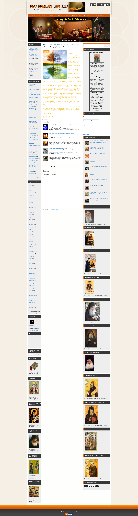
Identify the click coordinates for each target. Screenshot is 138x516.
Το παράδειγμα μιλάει (33, 66)
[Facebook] (91, 5)
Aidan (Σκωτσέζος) (99, 70)
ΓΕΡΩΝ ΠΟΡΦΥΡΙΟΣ (33, 135)
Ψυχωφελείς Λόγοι (88, 15)
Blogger (36, 313)
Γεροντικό (44, 15)
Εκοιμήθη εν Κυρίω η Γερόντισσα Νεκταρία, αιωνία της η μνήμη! (33, 56)
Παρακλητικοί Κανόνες (77, 15)
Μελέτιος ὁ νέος (93, 88)
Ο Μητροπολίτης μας (98, 15)
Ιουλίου (30, 212)
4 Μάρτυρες (96, 67)
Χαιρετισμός (32, 15)
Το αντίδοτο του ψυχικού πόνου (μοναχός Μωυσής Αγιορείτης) (61, 133)
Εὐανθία (95, 80)
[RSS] (108, 5)
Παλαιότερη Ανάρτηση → (76, 166)
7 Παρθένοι (101, 68)
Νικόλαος (98, 88)
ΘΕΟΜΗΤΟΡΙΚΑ (32, 149)
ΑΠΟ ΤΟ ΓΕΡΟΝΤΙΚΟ (33, 111)
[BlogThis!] (44, 119)
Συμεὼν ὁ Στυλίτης (100, 79)
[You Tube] (105, 5)
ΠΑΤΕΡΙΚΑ (60, 44)
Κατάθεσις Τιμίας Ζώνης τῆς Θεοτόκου (96, 65)
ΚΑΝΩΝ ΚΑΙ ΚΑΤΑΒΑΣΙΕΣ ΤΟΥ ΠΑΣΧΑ (97, 153)
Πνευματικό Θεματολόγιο (64, 15)
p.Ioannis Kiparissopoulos (33, 326)
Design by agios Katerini (79, 511)
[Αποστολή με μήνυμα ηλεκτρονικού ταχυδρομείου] (43, 119)
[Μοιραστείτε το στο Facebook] (47, 119)
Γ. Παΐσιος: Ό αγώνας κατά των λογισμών (98, 166)
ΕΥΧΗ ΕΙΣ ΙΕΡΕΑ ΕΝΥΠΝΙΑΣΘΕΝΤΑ (96, 185)
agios (80, 509)
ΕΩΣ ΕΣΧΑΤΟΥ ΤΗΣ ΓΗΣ (68, 509)
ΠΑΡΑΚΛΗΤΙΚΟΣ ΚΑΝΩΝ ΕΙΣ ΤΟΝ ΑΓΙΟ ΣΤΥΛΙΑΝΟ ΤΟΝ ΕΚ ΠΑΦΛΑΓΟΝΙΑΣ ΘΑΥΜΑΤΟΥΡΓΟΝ (98, 148)
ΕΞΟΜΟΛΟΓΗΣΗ (32, 137)
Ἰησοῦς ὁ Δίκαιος (100, 80)
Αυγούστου (31, 197)
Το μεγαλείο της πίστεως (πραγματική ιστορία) (58, 148)
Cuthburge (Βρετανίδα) (97, 71)
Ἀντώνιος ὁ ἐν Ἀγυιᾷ (98, 90)
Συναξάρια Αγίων (52, 15)
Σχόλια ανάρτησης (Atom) (53, 209)
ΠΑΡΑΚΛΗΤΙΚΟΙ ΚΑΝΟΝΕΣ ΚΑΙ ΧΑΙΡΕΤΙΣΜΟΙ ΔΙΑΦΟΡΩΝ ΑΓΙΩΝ (34, 165)
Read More (52, 130)
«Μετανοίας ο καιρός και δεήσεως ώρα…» (57, 141)
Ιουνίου (30, 214)
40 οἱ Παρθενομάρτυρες (95, 82)
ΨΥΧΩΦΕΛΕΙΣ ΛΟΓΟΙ (67, 44)
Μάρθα (91, 80)
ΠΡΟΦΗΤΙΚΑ (31, 173)
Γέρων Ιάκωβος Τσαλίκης (34, 128)
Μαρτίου (30, 195)
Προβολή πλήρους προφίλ (34, 330)
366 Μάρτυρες (92, 70)
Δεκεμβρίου (31, 244)
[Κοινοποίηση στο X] (46, 119)
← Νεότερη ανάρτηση (47, 166)
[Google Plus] (98, 5)
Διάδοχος (96, 68)
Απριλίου (31, 185)
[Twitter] (94, 5)
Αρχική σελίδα (55, 166)
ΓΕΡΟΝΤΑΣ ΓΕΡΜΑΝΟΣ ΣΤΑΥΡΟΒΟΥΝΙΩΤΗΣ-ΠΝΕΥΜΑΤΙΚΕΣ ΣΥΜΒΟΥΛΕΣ (63, 156)
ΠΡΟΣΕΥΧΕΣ (31, 171)
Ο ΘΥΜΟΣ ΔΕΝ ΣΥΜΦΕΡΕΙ (34, 61)
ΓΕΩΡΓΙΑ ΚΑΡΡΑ (53, 44)
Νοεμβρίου (31, 246)
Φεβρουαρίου (32, 192)
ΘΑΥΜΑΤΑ (31, 143)
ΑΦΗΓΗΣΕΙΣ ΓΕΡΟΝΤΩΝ (34, 114)
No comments (76, 44)
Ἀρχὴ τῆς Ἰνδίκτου (93, 79)
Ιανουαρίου (31, 187)
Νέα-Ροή (38, 15)
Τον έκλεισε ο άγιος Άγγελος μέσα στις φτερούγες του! (33, 73)
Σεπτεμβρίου (31, 207)
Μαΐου (30, 190)
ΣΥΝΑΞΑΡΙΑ (31, 175)
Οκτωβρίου (31, 205)
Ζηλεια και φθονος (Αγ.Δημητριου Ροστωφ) (56, 47)
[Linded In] (101, 5)
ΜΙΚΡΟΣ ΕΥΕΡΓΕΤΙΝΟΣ (33, 158)
